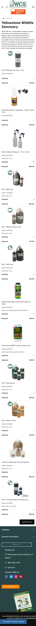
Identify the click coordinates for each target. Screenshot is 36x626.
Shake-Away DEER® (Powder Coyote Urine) (16, 345)
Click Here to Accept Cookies (13, 621)
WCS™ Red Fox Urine (9, 420)
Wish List (9, 18)
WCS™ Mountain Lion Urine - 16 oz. (13, 70)
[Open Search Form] (6, 7)
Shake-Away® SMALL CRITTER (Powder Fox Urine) (16, 303)
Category (6, 530)
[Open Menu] (2, 7)
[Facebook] (6, 576)
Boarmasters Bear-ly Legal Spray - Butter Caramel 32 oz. (18, 111)
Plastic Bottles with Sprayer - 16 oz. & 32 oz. (16, 152)
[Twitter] (11, 576)
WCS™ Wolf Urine (7, 264)
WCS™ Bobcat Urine (8, 383)
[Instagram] (16, 576)
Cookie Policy (31, 618)
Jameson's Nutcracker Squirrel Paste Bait (15, 462)
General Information (10, 537)
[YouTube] (20, 576)
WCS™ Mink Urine (7, 189)
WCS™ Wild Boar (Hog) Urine (11, 227)
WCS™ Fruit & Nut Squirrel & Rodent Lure (15, 500)
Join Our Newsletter (11, 586)
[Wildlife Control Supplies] (18, 4)
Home (3, 18)
